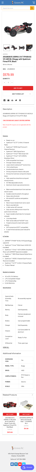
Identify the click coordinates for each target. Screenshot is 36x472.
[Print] (12, 100)
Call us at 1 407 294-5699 (18, 459)
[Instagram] (16, 464)
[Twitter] (16, 100)
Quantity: (6, 78)
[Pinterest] (20, 100)
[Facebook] (4, 100)
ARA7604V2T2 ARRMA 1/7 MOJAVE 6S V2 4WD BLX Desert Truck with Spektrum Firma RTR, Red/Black (10, 422)
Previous (30, 395)
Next (32, 395)
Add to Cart (10, 414)
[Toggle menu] (2, 2)
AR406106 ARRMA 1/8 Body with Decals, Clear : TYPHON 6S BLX (26, 420)
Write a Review (7, 64)
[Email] (8, 100)
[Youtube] (20, 464)
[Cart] (33, 2)
